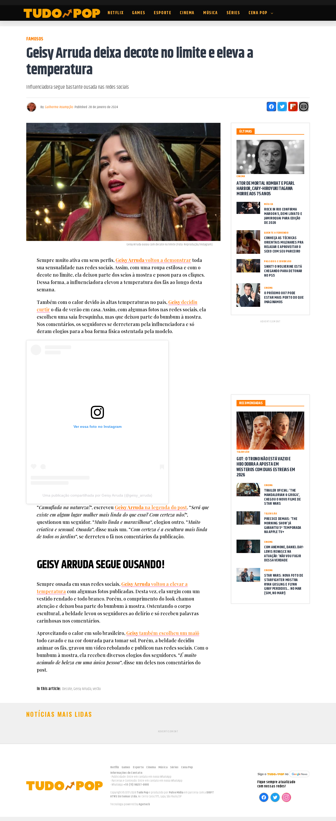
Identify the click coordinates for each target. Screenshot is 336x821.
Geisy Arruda (82, 689)
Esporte (162, 13)
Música (210, 13)
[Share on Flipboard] (293, 106)
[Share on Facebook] (271, 106)
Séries (233, 13)
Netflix (115, 13)
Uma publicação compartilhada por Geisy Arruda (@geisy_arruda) (97, 495)
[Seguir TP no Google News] (283, 778)
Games (138, 13)
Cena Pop (258, 13)
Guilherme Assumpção (59, 107)
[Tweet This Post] (282, 106)
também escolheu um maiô (162, 633)
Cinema (187, 13)
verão (97, 689)
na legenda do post (151, 507)
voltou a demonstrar (153, 260)
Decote (67, 689)
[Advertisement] (270, 356)
